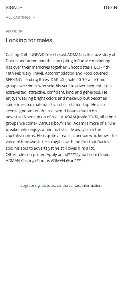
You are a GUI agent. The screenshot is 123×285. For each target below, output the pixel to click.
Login (110, 7)
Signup (14, 7)
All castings (18, 17)
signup (40, 185)
